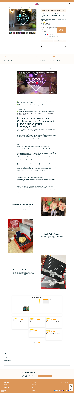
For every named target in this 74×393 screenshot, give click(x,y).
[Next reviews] (65, 46)
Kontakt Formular (6, 387)
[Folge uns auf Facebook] (65, 382)
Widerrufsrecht (34, 384)
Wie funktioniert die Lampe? (8, 363)
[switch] (71, 389)
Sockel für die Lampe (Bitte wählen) (53, 28)
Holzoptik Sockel (52, 29)
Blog (5, 390)
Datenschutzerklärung (35, 385)
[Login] (67, 3)
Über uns (5, 384)
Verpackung (48, 68)
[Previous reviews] (41, 46)
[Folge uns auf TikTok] (61, 382)
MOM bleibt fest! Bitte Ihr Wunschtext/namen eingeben (44, 28)
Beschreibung (19, 68)
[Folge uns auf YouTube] (67, 382)
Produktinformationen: (29, 68)
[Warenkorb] (69, 3)
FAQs (5, 385)
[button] (43, 22)
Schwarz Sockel (52, 31)
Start (5, 7)
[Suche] (65, 3)
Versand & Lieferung (35, 388)
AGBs (33, 387)
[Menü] (72, 384)
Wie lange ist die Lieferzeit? (8, 357)
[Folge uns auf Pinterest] (69, 382)
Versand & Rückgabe (39, 68)
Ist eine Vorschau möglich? (7, 360)
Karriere (5, 388)
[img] (15, 318)
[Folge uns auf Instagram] (63, 382)
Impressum (33, 390)
